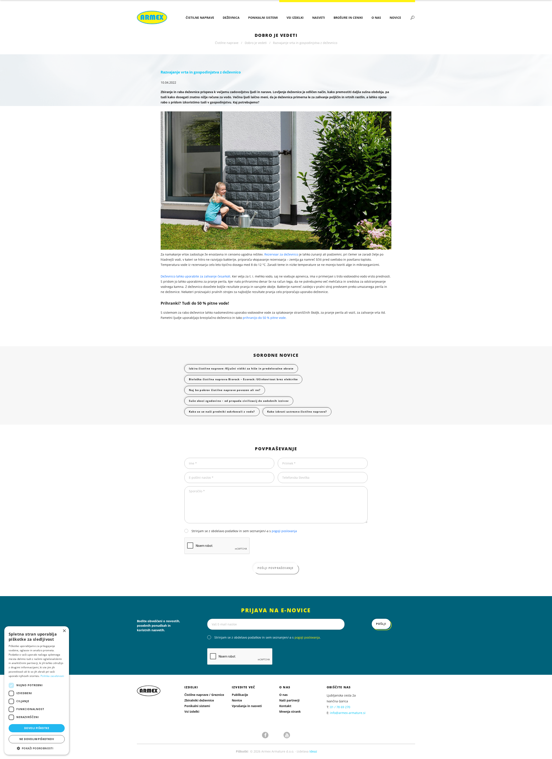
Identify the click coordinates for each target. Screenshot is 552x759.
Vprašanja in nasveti (247, 706)
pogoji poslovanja (284, 531)
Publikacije (240, 695)
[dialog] (36, 690)
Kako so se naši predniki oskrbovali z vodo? (222, 411)
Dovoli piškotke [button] (36, 728)
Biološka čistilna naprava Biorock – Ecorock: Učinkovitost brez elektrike (243, 379)
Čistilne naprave (200, 18)
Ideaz (313, 751)
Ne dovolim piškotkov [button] (36, 739)
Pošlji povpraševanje (275, 568)
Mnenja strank (290, 711)
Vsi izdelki (295, 18)
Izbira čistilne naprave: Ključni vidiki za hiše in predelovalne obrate (241, 368)
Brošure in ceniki (348, 18)
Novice (395, 18)
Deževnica (231, 18)
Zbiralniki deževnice (199, 700)
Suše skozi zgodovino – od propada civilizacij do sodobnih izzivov (239, 401)
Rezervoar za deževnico (281, 254)
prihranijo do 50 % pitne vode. (265, 318)
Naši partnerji (289, 700)
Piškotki (242, 751)
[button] (37, 748)
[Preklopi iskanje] (412, 17)
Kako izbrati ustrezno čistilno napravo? (297, 411)
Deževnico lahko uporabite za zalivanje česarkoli (195, 276)
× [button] (64, 631)
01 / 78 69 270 (340, 707)
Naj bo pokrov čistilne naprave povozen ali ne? (224, 390)
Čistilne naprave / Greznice (204, 695)
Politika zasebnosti (52, 676)
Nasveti (318, 18)
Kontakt (285, 706)
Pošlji (381, 624)
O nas (376, 18)
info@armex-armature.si (347, 713)
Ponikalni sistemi (263, 18)
